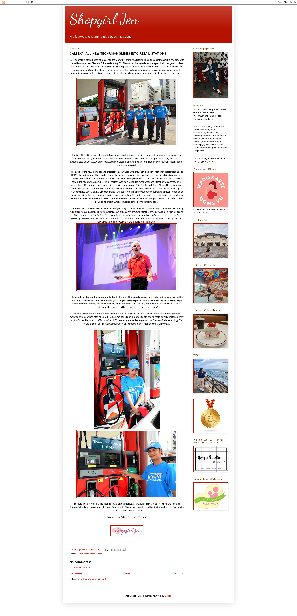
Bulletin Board (82, 554)
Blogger (168, 596)
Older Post (178, 573)
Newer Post (76, 573)
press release (96, 554)
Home (127, 573)
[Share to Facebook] (121, 549)
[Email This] (112, 549)
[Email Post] (107, 550)
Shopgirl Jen (104, 19)
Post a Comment (81, 567)
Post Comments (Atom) (94, 579)
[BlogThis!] (115, 549)
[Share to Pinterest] (124, 549)
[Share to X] (118, 549)
